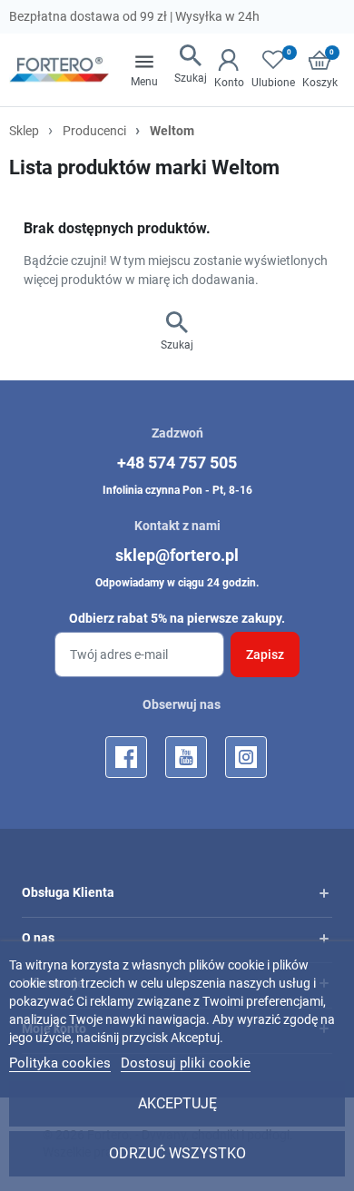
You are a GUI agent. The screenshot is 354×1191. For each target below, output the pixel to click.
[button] (191, 65)
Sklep (24, 130)
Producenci (94, 130)
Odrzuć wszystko (177, 1153)
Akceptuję (177, 1103)
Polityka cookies (60, 1063)
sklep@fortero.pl (177, 555)
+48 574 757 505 (177, 462)
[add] (324, 893)
